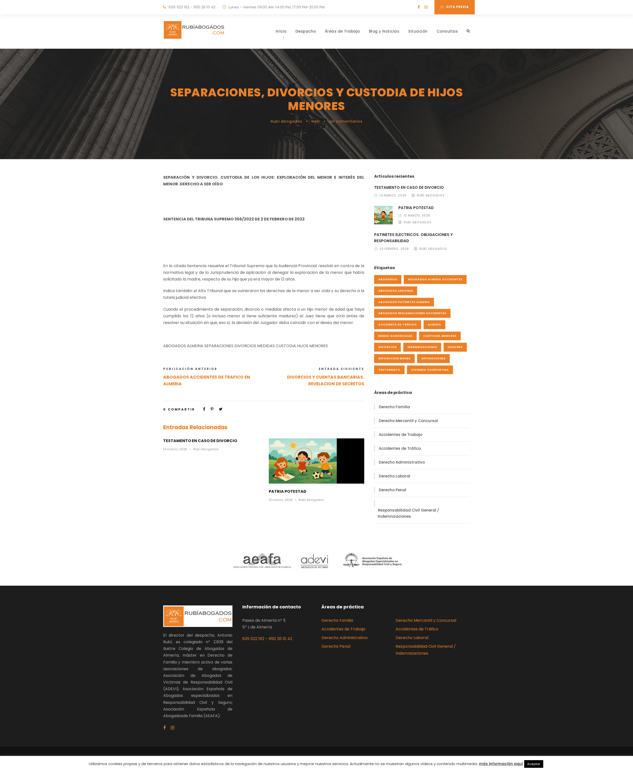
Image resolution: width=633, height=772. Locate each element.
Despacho (305, 31)
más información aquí (501, 763)
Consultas (447, 31)
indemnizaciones (422, 347)
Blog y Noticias (384, 31)
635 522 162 (253, 639)
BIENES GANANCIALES (395, 336)
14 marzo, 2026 (175, 449)
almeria (434, 324)
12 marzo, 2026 (281, 499)
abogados (387, 279)
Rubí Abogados (286, 121)
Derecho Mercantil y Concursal (408, 420)
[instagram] (426, 7)
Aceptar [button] (533, 764)
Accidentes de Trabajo (400, 434)
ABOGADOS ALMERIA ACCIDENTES (435, 279)
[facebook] (419, 7)
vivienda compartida (430, 370)
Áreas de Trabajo (342, 31)
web (315, 121)
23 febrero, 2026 (394, 249)
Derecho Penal (392, 490)
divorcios (387, 347)
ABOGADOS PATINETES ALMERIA (404, 302)
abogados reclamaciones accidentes (412, 313)
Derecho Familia (394, 406)
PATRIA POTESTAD (287, 491)
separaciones (433, 358)
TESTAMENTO (389, 370)
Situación (418, 31)
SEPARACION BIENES (394, 358)
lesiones (455, 347)
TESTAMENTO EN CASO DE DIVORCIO (200, 441)
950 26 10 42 (280, 639)
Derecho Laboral (394, 476)
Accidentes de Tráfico (400, 448)
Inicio (281, 31)
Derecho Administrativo (402, 462)
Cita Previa (457, 7)
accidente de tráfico (397, 324)
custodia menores (439, 336)
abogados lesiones (395, 291)
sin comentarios (345, 121)
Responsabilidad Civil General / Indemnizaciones (408, 513)
